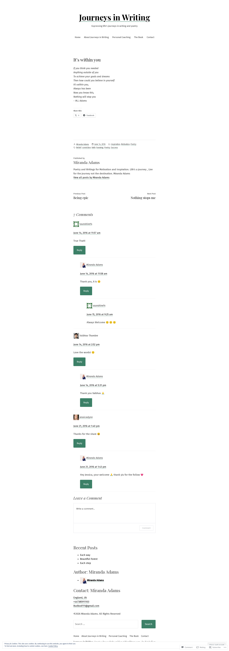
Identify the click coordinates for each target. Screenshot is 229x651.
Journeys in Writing (114, 17)
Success (114, 147)
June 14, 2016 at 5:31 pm (93, 385)
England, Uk (80, 597)
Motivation (125, 144)
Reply (79, 250)
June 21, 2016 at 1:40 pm (86, 426)
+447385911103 (81, 601)
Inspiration (115, 144)
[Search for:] (105, 624)
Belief (78, 147)
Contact (150, 37)
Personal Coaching (121, 37)
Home (77, 37)
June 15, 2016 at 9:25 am (100, 314)
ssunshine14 (86, 223)
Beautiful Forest (89, 559)
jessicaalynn (86, 417)
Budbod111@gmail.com (86, 605)
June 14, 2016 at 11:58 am (93, 273)
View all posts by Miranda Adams (91, 177)
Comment (146, 528)
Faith (93, 147)
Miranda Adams (82, 144)
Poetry (133, 144)
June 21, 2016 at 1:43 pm (93, 466)
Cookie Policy (53, 646)
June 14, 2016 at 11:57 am (86, 232)
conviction (86, 147)
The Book (138, 37)
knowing (99, 147)
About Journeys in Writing (96, 37)
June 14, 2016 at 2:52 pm (86, 344)
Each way (85, 555)
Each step (85, 563)
